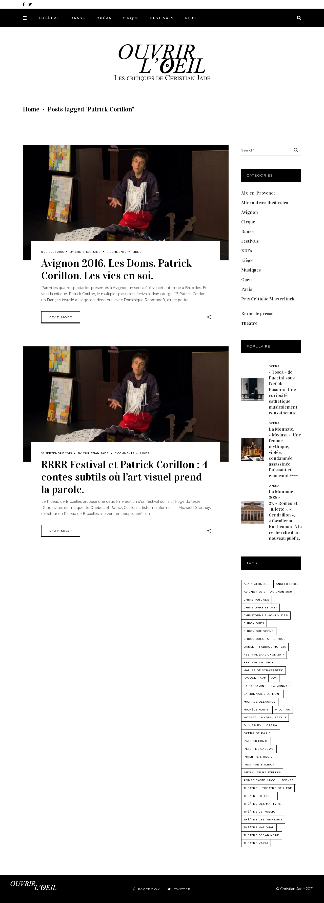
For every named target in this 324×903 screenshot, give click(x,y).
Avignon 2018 (255, 591)
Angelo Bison (287, 584)
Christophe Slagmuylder (266, 615)
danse (249, 646)
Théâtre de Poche (259, 796)
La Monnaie (281, 686)
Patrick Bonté (256, 741)
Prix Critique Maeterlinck (267, 299)
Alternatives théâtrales (264, 202)
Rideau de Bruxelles (262, 772)
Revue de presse (257, 313)
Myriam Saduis (274, 717)
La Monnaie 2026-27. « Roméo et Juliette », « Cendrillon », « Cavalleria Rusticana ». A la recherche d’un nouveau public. (285, 515)
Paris (246, 289)
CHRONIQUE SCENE (259, 631)
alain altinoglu (257, 584)
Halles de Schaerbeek (263, 670)
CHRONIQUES (254, 623)
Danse (247, 231)
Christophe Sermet (260, 607)
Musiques (251, 270)
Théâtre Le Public (259, 811)
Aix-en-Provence (258, 193)
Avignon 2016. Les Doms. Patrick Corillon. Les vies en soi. (116, 269)
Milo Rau (282, 709)
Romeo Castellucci (260, 780)
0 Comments (116, 252)
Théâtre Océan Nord (262, 835)
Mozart (250, 717)
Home (31, 109)
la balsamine (255, 686)
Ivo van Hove (255, 678)
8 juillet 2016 (52, 252)
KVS (274, 678)
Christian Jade (88, 252)
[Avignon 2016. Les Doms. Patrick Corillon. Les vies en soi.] (126, 202)
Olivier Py (253, 725)
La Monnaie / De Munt (262, 694)
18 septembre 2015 (56, 453)
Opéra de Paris (257, 733)
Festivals (250, 241)
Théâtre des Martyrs (262, 803)
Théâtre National (259, 827)
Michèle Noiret (257, 709)
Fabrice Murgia (272, 646)
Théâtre (249, 323)
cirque (280, 639)
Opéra (247, 279)
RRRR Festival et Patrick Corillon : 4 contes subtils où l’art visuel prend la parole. (124, 477)
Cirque (248, 222)
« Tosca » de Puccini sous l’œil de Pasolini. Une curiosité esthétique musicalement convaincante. (283, 392)
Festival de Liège (259, 662)
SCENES (287, 780)
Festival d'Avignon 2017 (264, 654)
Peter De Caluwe (259, 749)
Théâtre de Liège (277, 788)
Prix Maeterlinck (259, 764)
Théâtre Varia (256, 843)
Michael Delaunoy (260, 701)
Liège (247, 260)
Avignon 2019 (281, 591)
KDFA (246, 251)
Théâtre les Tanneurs (263, 819)
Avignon (249, 212)
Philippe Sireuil (258, 756)
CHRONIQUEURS (256, 639)
